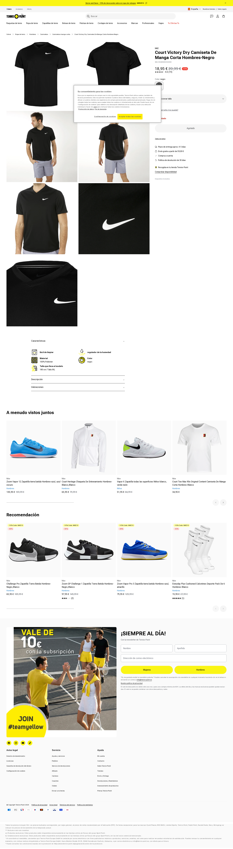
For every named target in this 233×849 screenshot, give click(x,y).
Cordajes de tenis (105, 23)
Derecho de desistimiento (15, 756)
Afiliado (54, 771)
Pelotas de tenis (86, 23)
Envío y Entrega (103, 776)
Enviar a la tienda (58, 791)
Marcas (134, 23)
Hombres (32, 34)
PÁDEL (29, 9)
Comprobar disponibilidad (166, 172)
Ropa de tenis (32, 23)
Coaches (55, 781)
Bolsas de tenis (68, 23)
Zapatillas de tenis (50, 23)
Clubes (54, 786)
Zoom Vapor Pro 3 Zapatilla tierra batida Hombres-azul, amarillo (143, 585)
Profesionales (148, 23)
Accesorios (122, 23)
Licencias (9, 761)
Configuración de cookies (15, 771)
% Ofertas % (173, 23)
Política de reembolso (85, 805)
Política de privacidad (39, 805)
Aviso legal (53, 805)
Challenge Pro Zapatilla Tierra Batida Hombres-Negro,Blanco (28, 585)
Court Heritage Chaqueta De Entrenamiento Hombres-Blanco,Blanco (87, 483)
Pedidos (55, 761)
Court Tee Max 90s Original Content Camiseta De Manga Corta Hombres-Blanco (199, 483)
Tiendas (100, 771)
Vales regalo (222, 9)
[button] (216, 502)
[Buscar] (88, 16)
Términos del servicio (67, 805)
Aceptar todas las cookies (130, 117)
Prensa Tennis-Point (104, 791)
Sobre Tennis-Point (104, 766)
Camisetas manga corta (61, 34)
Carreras (55, 776)
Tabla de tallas (160, 139)
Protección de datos (86, 109)
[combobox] (130, 16)
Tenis (8, 9)
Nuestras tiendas (209, 9)
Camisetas (44, 34)
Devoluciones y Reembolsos (107, 781)
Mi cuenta (101, 756)
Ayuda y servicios (58, 756)
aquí (95, 107)
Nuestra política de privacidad (132, 683)
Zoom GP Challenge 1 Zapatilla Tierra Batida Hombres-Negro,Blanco (88, 585)
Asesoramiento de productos (107, 786)
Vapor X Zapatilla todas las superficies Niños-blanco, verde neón (142, 483)
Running (19, 9)
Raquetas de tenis (14, 23)
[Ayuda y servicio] (212, 16)
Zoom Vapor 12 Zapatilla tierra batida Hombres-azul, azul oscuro (33, 483)
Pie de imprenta (100, 109)
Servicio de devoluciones (61, 766)
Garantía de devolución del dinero (18, 766)
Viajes (161, 23)
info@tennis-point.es (144, 680)
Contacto (100, 761)
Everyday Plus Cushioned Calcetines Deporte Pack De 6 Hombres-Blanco (198, 585)
